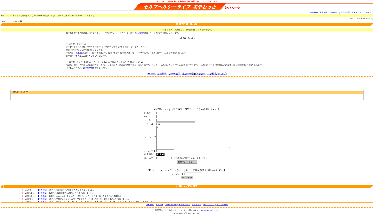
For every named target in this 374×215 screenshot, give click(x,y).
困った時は (334, 12)
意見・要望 (345, 12)
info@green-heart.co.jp (210, 210)
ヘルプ (90, 56)
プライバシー (171, 204)
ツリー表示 (174, 73)
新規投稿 (162, 73)
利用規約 (314, 12)
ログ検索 (212, 73)
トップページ (222, 204)
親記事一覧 (188, 73)
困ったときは (184, 204)
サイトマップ (357, 12)
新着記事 (200, 73)
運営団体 (323, 12)
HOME (151, 73)
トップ (368, 12)
